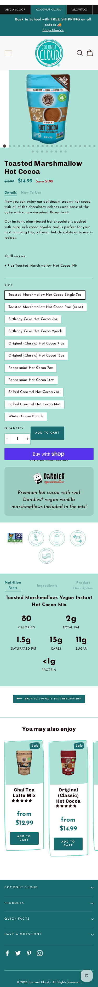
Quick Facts (17, 919)
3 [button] (14, 146)
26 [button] (56, 151)
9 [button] (43, 146)
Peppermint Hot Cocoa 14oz (31, 380)
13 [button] (61, 146)
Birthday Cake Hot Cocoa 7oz (32, 319)
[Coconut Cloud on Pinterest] (29, 953)
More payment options (49, 459)
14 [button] (66, 146)
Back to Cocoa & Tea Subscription (53, 699)
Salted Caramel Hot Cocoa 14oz (34, 404)
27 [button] (61, 151)
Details (10, 193)
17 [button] (80, 146)
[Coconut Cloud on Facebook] (7, 953)
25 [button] (51, 151)
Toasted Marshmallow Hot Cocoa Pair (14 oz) (45, 307)
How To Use (31, 193)
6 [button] (28, 146)
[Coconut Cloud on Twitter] (18, 953)
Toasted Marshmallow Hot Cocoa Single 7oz (45, 294)
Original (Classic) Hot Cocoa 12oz (36, 355)
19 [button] (90, 146)
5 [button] (24, 146)
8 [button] (38, 146)
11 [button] (52, 146)
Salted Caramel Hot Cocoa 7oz (34, 392)
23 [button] (42, 151)
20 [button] (94, 146)
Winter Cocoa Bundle (25, 416)
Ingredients (47, 585)
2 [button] (10, 146)
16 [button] (75, 146)
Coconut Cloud (21, 887)
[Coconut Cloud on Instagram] (40, 953)
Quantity (14, 428)
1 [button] (4, 146)
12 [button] (57, 146)
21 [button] (33, 151)
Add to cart (24, 838)
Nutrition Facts (13, 585)
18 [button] (85, 146)
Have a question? (23, 934)
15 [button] (71, 146)
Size (8, 285)
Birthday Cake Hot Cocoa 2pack (35, 331)
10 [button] (47, 146)
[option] (49, 25)
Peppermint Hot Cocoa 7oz (30, 368)
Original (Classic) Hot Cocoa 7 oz (36, 343)
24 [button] (47, 151)
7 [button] (33, 146)
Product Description (83, 585)
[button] (22, 800)
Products (14, 903)
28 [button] (66, 151)
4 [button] (19, 146)
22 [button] (37, 151)
